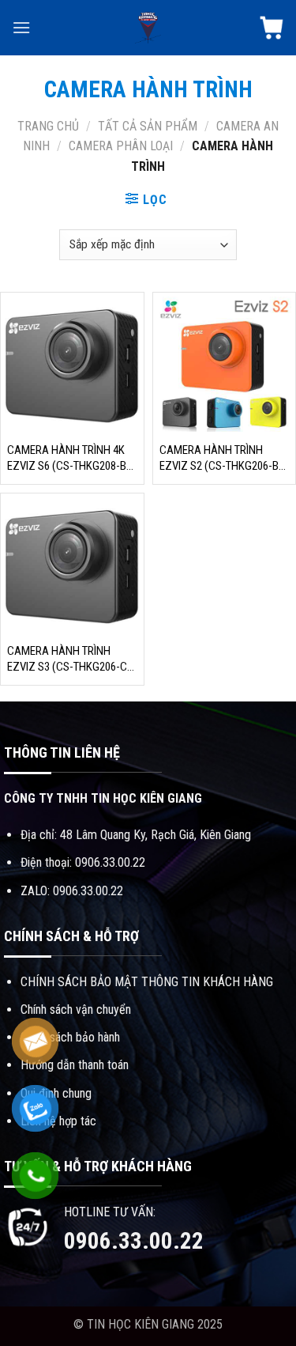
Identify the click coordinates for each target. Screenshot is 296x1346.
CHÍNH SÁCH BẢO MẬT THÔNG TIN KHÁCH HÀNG (147, 981)
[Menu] (21, 27)
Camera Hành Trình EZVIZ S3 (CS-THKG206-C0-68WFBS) (72, 659)
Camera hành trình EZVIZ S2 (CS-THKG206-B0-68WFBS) (223, 458)
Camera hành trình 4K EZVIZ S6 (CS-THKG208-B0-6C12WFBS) (71, 458)
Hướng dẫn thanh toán (75, 1064)
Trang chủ (48, 126)
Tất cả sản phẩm (147, 126)
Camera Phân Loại (121, 145)
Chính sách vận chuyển (76, 1009)
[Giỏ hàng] (271, 27)
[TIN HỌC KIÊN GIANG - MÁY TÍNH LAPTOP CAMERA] (148, 27)
